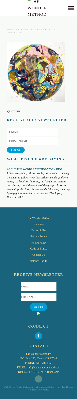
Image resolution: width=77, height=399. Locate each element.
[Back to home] (39, 8)
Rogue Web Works (39, 389)
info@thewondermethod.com (44, 367)
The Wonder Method (38, 218)
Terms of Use (38, 230)
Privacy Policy (38, 236)
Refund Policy (39, 242)
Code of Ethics (38, 248)
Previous (14, 111)
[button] (71, 8)
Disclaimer (39, 224)
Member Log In (38, 260)
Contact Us (38, 254)
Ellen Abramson (38, 29)
